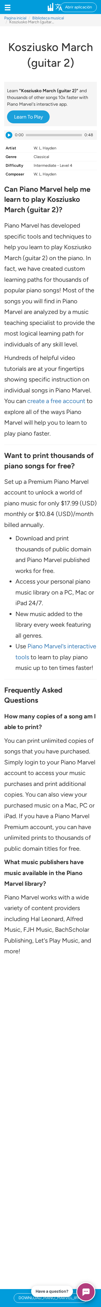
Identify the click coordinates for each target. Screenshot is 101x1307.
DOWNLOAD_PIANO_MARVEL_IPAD (51, 1298)
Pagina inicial (15, 18)
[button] (7, 7)
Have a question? (52, 1291)
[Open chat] (85, 1291)
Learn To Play (28, 117)
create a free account (56, 401)
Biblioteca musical (48, 18)
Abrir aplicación (78, 7)
